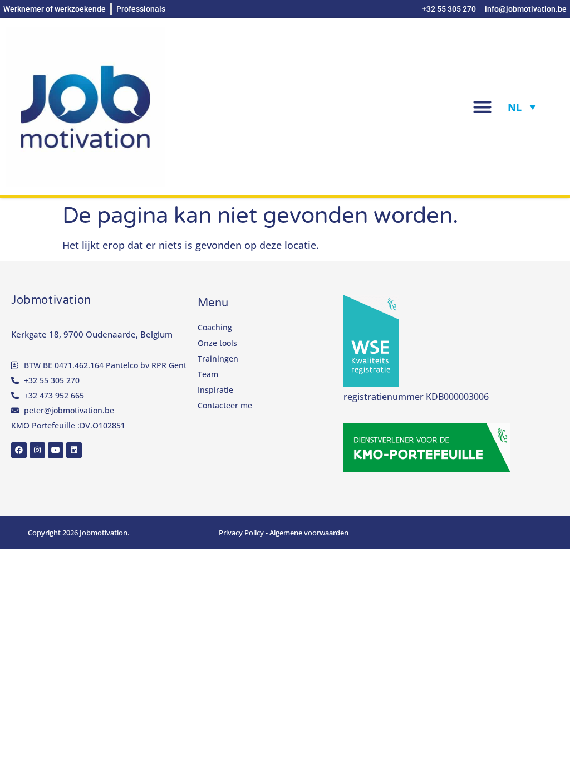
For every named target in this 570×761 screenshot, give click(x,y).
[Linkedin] (74, 450)
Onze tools (217, 343)
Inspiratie (215, 389)
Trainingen (218, 358)
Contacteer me (225, 405)
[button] (482, 106)
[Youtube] (55, 450)
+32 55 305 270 (52, 380)
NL (515, 107)
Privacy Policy (241, 533)
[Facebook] (19, 450)
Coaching (215, 327)
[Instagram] (37, 450)
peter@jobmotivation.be (69, 410)
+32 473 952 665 (54, 395)
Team (208, 374)
